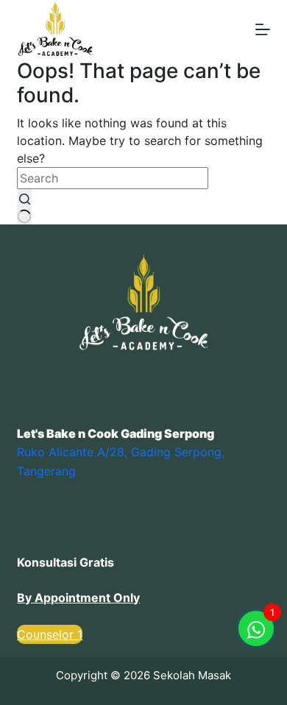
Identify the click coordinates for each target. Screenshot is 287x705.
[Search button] (24, 206)
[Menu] (262, 29)
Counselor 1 (49, 634)
